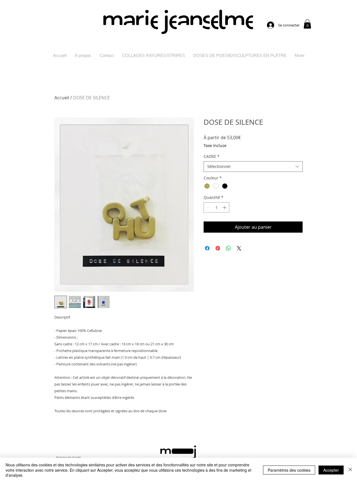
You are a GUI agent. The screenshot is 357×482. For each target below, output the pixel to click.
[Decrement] (207, 207)
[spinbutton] (216, 207)
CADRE (211, 156)
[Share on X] (239, 248)
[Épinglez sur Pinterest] (217, 248)
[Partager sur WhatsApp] (228, 248)
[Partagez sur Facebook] (207, 248)
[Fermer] (350, 470)
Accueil (61, 98)
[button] (307, 23)
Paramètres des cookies (289, 470)
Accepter (331, 470)
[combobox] (253, 166)
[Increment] (224, 207)
